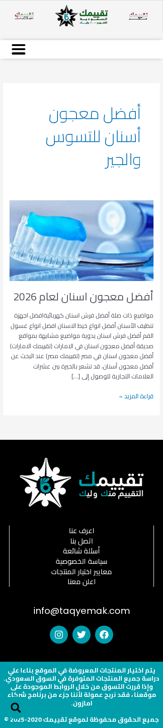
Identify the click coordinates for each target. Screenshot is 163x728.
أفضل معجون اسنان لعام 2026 (83, 296)
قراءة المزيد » (136, 396)
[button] (16, 707)
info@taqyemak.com (82, 610)
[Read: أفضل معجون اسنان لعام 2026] (81, 240)
